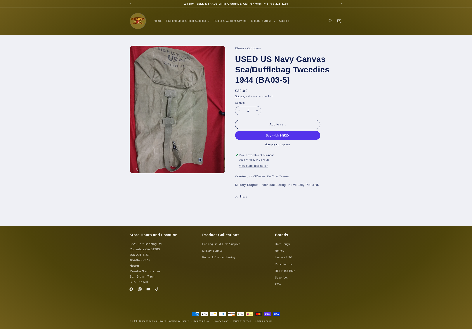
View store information (253, 165)
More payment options (278, 144)
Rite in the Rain (285, 270)
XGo (278, 284)
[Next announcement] (341, 3)
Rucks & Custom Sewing (218, 257)
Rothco (279, 250)
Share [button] (243, 196)
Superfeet (281, 277)
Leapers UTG (284, 257)
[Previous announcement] (131, 3)
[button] (187, 21)
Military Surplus (212, 250)
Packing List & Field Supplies (221, 244)
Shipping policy (264, 321)
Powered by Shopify (178, 321)
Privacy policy (221, 321)
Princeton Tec (284, 264)
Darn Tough (282, 244)
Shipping (240, 96)
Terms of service (242, 321)
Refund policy (201, 321)
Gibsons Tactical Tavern (152, 321)
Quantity (240, 103)
